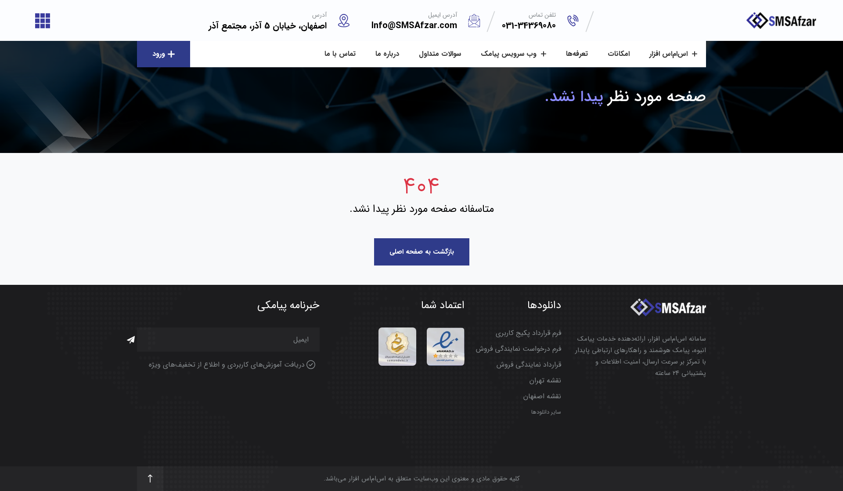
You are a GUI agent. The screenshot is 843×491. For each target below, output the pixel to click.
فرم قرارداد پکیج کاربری (528, 332)
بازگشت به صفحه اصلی (421, 252)
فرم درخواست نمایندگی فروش (518, 348)
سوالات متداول (440, 53)
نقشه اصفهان (542, 396)
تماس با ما (340, 53)
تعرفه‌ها (577, 53)
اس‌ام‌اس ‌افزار (669, 53)
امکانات (619, 53)
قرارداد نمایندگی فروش (529, 364)
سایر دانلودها (546, 412)
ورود (158, 53)
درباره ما (387, 53)
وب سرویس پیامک (510, 53)
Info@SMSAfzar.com (414, 26)
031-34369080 (529, 26)
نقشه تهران (545, 380)
